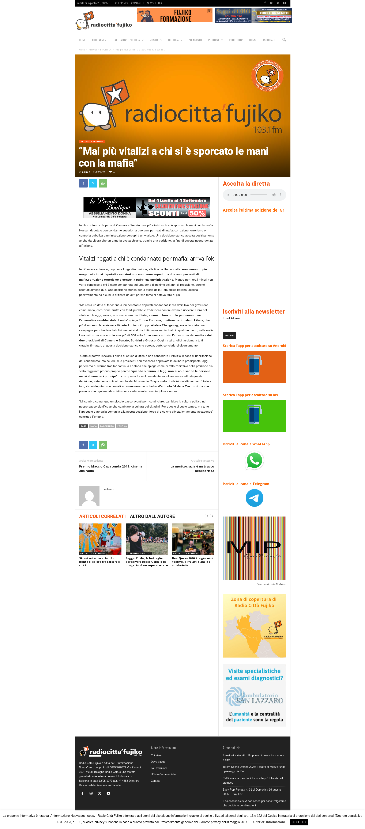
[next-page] (212, 516)
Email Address (232, 318)
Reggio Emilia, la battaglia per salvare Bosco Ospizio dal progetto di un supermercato (147, 561)
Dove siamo (158, 761)
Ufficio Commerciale (163, 774)
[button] (284, 40)
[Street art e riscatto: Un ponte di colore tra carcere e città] (100, 539)
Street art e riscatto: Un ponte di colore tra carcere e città (99, 561)
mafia (93, 426)
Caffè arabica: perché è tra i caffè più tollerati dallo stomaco (253, 780)
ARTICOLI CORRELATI (102, 516)
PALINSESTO (195, 40)
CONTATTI (137, 3)
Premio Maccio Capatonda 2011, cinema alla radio (110, 468)
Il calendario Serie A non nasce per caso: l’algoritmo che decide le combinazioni (254, 803)
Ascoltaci (269, 40)
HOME (82, 40)
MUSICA (154, 40)
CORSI (252, 40)
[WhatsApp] (103, 183)
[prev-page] (207, 516)
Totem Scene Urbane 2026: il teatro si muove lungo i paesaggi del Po (254, 769)
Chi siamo (157, 755)
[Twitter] (278, 3)
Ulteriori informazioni (269, 822)
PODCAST (213, 40)
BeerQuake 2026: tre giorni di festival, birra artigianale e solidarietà (192, 561)
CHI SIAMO (121, 3)
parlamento (107, 426)
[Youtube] (284, 3)
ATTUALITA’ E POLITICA (127, 40)
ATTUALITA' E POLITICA (100, 49)
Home (82, 49)
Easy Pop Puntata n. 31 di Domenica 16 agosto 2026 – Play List (252, 792)
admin (86, 171)
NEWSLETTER (154, 3)
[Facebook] (265, 3)
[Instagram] (271, 3)
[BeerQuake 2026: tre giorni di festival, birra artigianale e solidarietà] (193, 539)
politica (122, 426)
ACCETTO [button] (299, 822)
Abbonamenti (100, 40)
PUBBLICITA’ (236, 40)
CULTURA (173, 40)
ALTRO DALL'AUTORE (152, 516)
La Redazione (159, 768)
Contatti (155, 780)
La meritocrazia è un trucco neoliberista (192, 468)
